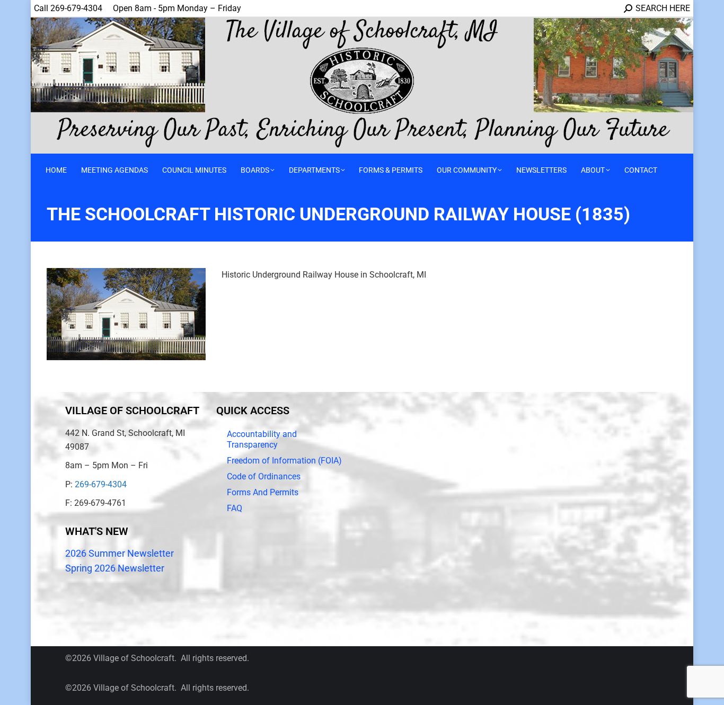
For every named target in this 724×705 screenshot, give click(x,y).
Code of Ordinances (264, 476)
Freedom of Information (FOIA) (284, 461)
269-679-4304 (101, 484)
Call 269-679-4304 (68, 8)
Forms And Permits (262, 492)
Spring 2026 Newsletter (114, 568)
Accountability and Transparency (262, 439)
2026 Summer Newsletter (119, 553)
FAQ (234, 508)
